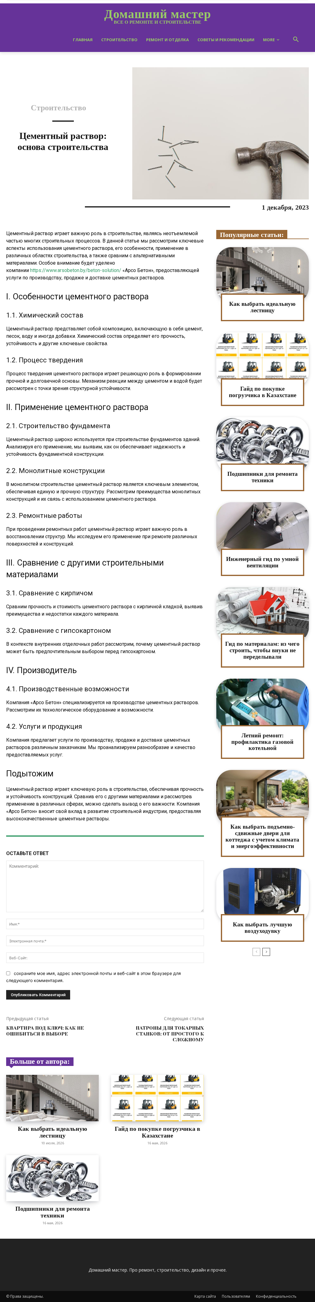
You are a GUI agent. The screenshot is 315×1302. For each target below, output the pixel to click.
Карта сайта (205, 1296)
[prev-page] (256, 952)
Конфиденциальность (276, 1296)
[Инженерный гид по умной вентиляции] (262, 530)
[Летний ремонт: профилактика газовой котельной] (262, 706)
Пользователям (236, 1296)
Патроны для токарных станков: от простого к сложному (170, 1034)
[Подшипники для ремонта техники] (52, 1178)
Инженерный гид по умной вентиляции (262, 562)
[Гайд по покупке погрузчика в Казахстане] (157, 1098)
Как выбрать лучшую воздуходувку (262, 927)
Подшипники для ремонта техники (52, 1212)
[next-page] (266, 952)
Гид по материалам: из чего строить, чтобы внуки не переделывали (262, 650)
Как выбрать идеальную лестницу (52, 1132)
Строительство (58, 108)
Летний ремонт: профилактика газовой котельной (262, 742)
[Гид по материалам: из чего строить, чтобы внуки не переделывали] (262, 615)
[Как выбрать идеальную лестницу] (52, 1098)
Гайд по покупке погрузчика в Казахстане (157, 1132)
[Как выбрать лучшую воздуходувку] (262, 896)
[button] (296, 39)
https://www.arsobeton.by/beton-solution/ (75, 270)
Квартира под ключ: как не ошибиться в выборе (45, 1031)
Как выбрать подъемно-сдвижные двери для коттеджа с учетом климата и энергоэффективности (262, 836)
